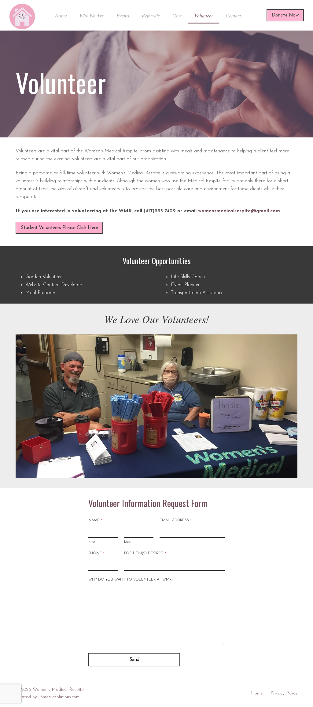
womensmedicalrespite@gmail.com (239, 211)
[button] (21, 406)
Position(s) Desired (145, 553)
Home (257, 693)
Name (95, 520)
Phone (96, 553)
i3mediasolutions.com (59, 697)
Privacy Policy (284, 693)
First (91, 542)
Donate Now (285, 15)
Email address (175, 520)
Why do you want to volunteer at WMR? (131, 579)
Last (127, 542)
